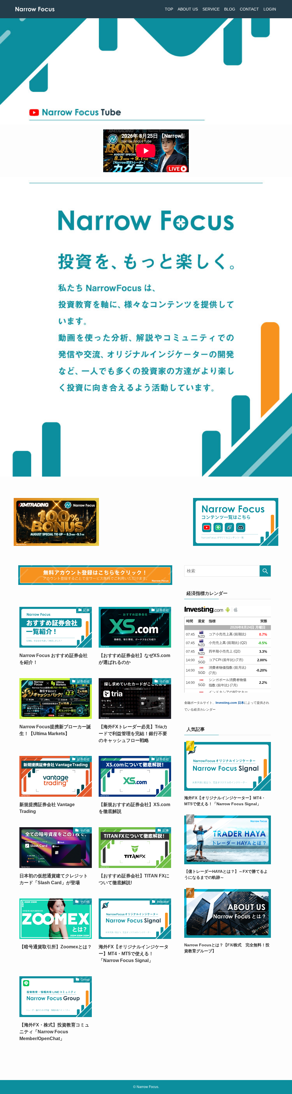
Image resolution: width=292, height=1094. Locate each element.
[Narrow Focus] (35, 9)
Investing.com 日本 (230, 702)
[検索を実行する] (265, 571)
